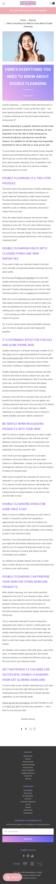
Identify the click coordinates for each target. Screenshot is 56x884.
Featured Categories (28, 802)
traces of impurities (25, 278)
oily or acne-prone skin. (12, 358)
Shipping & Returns (28, 773)
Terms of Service (28, 770)
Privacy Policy (28, 767)
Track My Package (28, 765)
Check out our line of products (16, 703)
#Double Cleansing (28, 719)
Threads (28, 807)
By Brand (28, 799)
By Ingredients (28, 796)
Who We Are (28, 756)
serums (30, 293)
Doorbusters (28, 813)
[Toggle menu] (3, 3)
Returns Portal (28, 762)
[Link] (28, 3)
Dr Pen (28, 804)
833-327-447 (13, 706)
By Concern (28, 793)
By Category (28, 790)
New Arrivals (28, 810)
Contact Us (28, 776)
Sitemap (28, 779)
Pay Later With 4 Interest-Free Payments (28, 10)
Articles (28, 759)
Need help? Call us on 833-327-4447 (28, 875)
